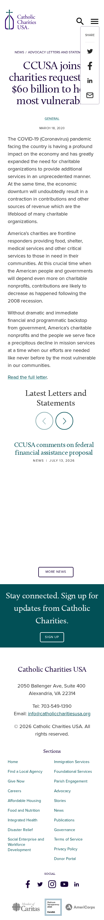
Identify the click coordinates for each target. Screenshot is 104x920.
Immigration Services (72, 761)
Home (13, 761)
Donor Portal (65, 858)
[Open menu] (95, 21)
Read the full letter (27, 377)
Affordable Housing (24, 800)
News (19, 52)
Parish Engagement (70, 781)
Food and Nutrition (24, 810)
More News (55, 572)
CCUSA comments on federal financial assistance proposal (54, 448)
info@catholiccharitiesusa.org (59, 714)
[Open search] (80, 21)
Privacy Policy (65, 849)
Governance (64, 830)
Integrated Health (22, 820)
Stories (60, 800)
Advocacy (62, 791)
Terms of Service (68, 839)
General (52, 119)
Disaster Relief (20, 830)
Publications (64, 820)
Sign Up (52, 637)
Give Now (16, 781)
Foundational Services (73, 771)
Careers (14, 791)
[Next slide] (64, 421)
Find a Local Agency (25, 771)
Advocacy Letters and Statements (58, 52)
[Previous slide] (44, 421)
